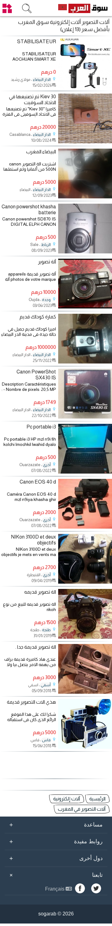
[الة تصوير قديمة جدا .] (85, 692)
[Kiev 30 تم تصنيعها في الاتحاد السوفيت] (85, 141)
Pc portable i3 (41, 426)
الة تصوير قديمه (40, 592)
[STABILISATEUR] (85, 86)
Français (55, 888)
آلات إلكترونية (66, 798)
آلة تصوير (47, 261)
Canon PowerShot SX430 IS (36, 374)
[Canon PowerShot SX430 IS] (85, 416)
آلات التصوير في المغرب (81, 809)
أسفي (46, 685)
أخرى (47, 465)
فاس (46, 740)
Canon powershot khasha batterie (29, 209)
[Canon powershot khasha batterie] (85, 251)
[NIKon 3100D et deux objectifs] (85, 582)
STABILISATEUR (36, 41)
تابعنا (55, 875)
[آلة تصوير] (85, 306)
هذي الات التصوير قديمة (31, 702)
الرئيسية (97, 798)
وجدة (46, 300)
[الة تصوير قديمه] (85, 637)
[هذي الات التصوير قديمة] (85, 747)
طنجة (46, 630)
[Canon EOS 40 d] (85, 527)
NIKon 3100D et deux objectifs (33, 539)
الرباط (46, 245)
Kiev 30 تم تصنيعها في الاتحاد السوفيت (32, 99)
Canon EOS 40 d (38, 481)
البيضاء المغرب (41, 151)
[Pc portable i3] (85, 472)
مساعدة (56, 824)
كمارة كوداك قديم (38, 316)
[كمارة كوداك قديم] (85, 361)
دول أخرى (56, 858)
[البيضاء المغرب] (85, 196)
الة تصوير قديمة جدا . (35, 647)
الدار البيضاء (42, 79)
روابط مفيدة (56, 841)
